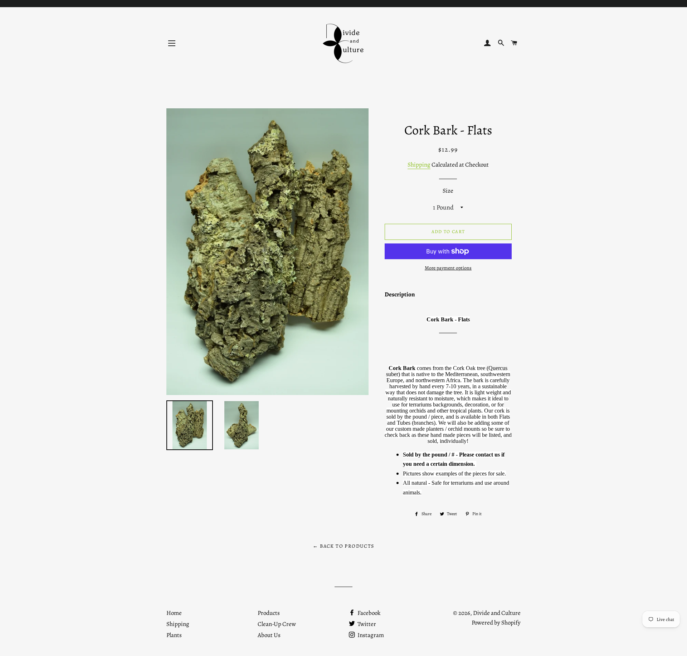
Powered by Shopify (496, 622)
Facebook (368, 613)
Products (269, 613)
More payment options (448, 268)
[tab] (400, 296)
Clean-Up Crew (277, 624)
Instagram (370, 635)
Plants (174, 635)
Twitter (366, 624)
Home (174, 613)
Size (448, 191)
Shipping (419, 165)
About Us (269, 635)
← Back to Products (343, 546)
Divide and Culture (497, 613)
